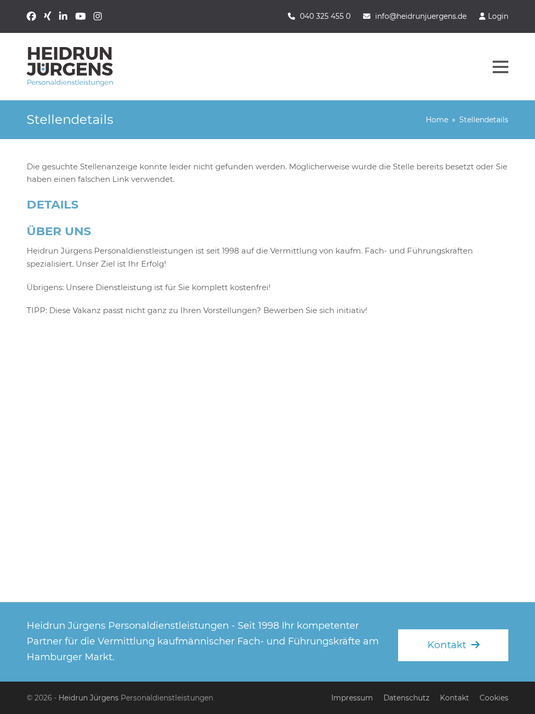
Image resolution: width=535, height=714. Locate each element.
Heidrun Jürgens (89, 698)
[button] (500, 67)
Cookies (494, 698)
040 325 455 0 (325, 16)
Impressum (352, 698)
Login (498, 16)
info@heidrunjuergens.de (421, 16)
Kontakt (454, 698)
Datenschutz (406, 698)
